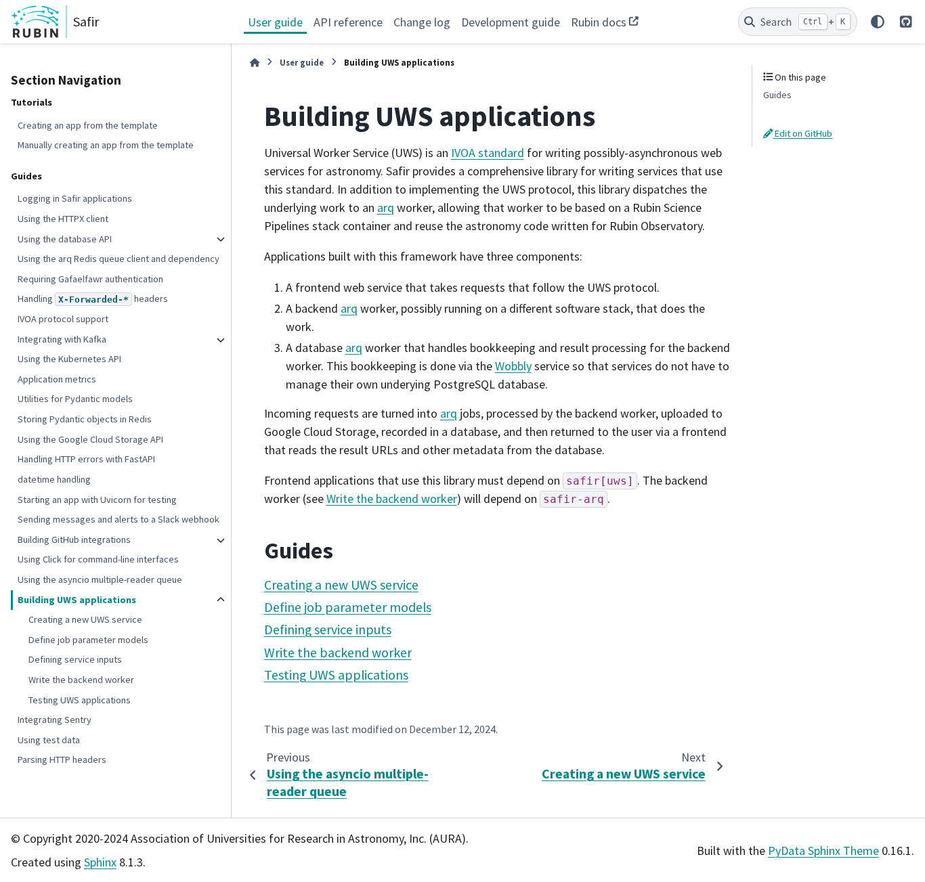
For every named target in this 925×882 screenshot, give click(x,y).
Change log (421, 22)
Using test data (49, 740)
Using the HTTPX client (63, 219)
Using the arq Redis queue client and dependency (118, 258)
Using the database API (65, 238)
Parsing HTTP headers (62, 759)
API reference (348, 22)
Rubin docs (598, 22)
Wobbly (513, 366)
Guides (777, 95)
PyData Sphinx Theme (823, 850)
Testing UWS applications (79, 699)
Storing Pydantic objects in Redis (85, 419)
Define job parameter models (88, 640)
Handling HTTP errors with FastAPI (86, 459)
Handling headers (93, 298)
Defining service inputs (75, 659)
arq (385, 207)
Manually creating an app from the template (106, 145)
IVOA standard (487, 152)
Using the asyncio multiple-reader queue (100, 579)
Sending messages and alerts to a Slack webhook (118, 519)
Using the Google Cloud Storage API (90, 439)
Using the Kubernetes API (69, 359)
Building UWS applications (77, 599)
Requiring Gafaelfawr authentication (90, 279)
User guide (275, 22)
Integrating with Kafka (62, 339)
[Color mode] (877, 21)
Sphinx (100, 862)
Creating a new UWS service (85, 619)
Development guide (510, 22)
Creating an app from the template (88, 124)
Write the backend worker (81, 680)
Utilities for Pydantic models (75, 399)
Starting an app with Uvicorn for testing (97, 499)
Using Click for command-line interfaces (98, 559)
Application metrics (57, 379)
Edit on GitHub (802, 133)
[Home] (254, 62)
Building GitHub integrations (74, 539)
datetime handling (54, 479)
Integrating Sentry (54, 719)
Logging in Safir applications (75, 198)
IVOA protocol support (63, 319)
